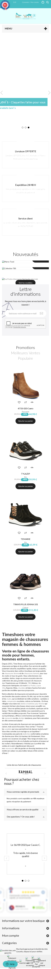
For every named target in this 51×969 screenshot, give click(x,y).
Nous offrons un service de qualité (22, 809)
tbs (25, 477)
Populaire (25, 358)
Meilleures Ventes (25, 353)
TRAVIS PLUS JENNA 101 (25, 604)
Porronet (25, 412)
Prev (2, 93)
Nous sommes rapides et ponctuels (23, 792)
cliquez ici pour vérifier (33, 951)
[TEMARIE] (25, 516)
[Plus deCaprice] (25, 772)
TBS (29, 683)
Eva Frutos (31, 685)
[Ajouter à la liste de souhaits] (19, 402)
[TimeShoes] (25, 16)
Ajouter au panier (25, 486)
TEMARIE (25, 539)
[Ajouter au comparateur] (25, 402)
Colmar (25, 607)
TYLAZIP (25, 473)
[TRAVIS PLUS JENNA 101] (25, 581)
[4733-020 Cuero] (25, 385)
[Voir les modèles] (25, 279)
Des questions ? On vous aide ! (21, 816)
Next (49, 93)
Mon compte (10, 935)
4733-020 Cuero (25, 408)
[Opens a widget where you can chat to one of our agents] (10, 964)
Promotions (25, 348)
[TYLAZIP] (25, 450)
